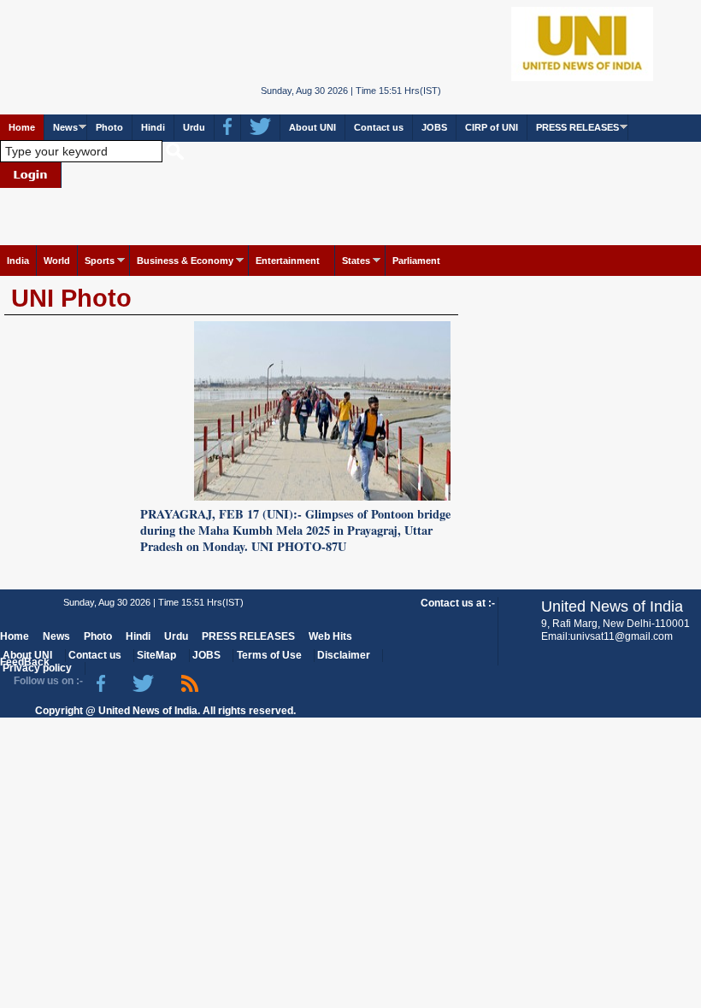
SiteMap (156, 655)
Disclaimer (343, 655)
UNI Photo (71, 298)
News (65, 127)
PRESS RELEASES (577, 127)
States (356, 260)
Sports (100, 260)
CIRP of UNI (491, 127)
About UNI (312, 127)
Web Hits (330, 636)
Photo (109, 127)
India (18, 260)
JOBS (434, 127)
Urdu (194, 127)
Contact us (379, 127)
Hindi (153, 127)
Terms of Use (269, 655)
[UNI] (350, 43)
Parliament (416, 260)
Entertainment (288, 260)
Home (22, 127)
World (57, 260)
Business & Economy (185, 260)
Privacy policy (37, 668)
